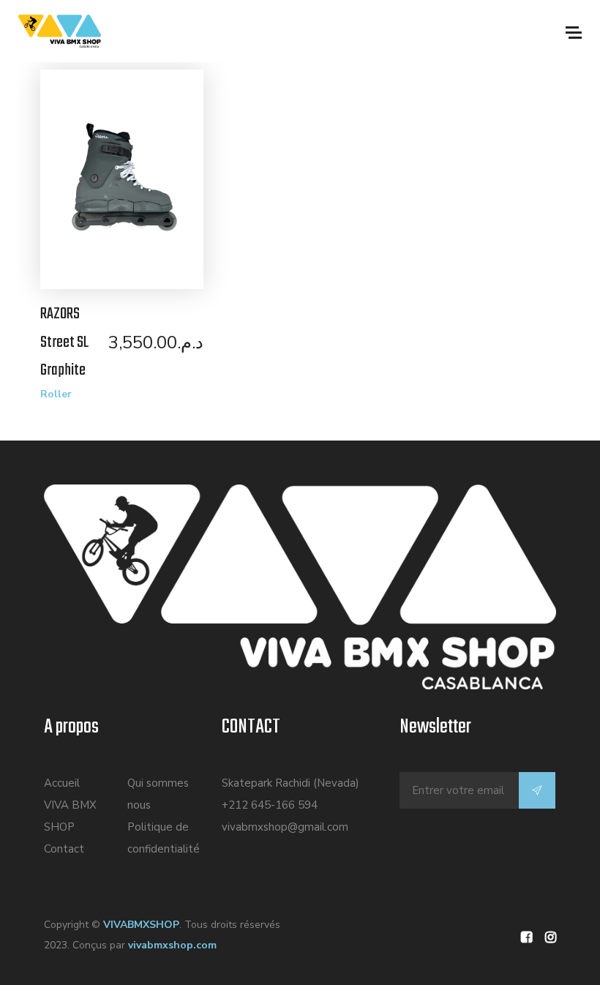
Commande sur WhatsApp (129, 185)
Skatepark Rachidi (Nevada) (290, 783)
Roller (56, 394)
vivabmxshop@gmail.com (285, 827)
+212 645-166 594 (270, 805)
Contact (64, 849)
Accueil (62, 783)
